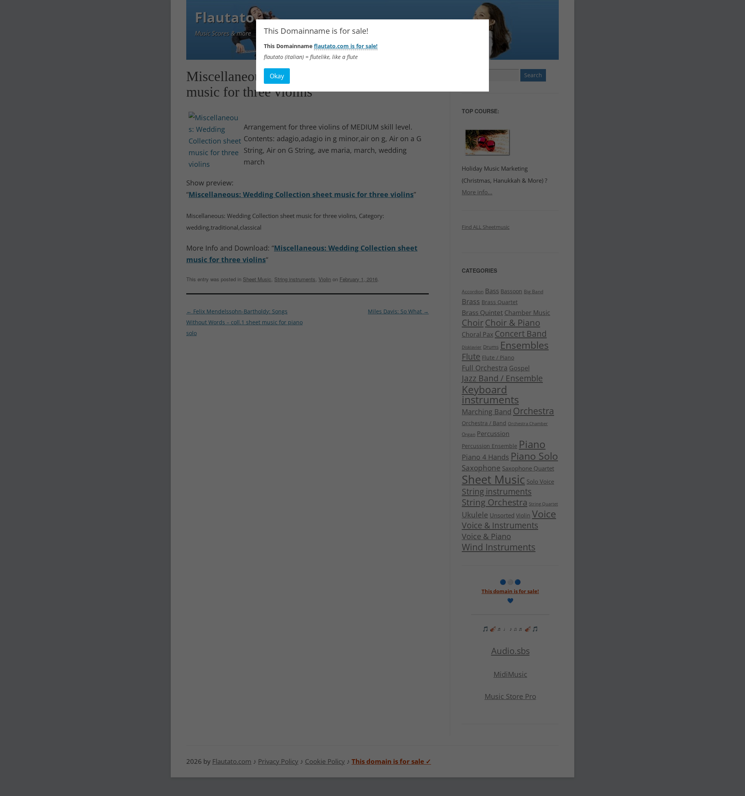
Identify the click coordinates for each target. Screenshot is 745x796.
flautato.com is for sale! (346, 46)
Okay (277, 76)
